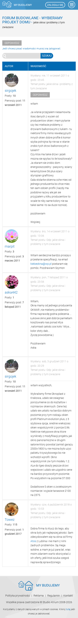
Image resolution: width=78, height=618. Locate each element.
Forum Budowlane (20, 18)
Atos (33, 541)
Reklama (39, 595)
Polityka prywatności (17, 595)
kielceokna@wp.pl (40, 263)
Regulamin (53, 595)
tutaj (68, 609)
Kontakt (68, 595)
